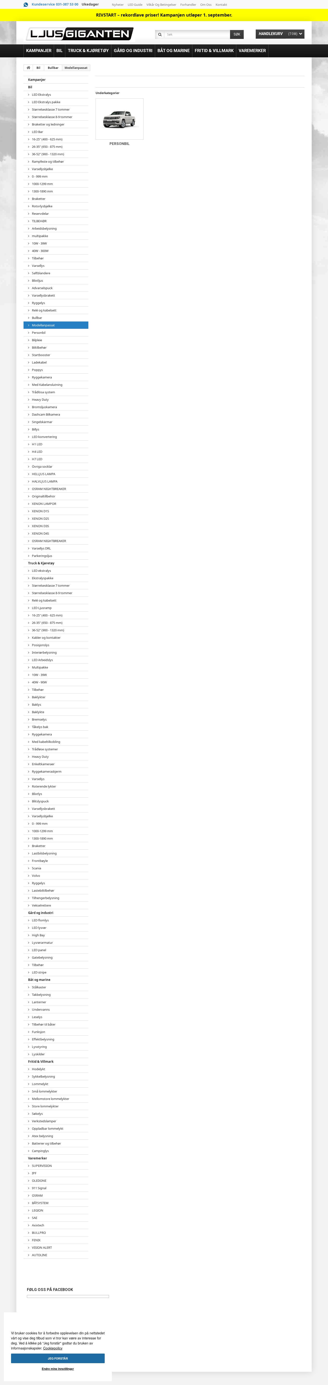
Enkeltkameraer (43, 764)
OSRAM (37, 1195)
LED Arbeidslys (42, 660)
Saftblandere (40, 273)
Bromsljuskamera (44, 407)
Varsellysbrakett (43, 295)
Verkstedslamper (43, 1121)
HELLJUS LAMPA (43, 474)
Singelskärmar (41, 422)
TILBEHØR (39, 221)
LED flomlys (40, 920)
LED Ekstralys (41, 94)
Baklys (36, 704)
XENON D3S (40, 526)
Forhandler (188, 4)
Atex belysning (42, 1136)
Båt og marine (39, 980)
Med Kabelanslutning (46, 384)
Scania (36, 868)
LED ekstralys (41, 570)
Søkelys (37, 1113)
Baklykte (37, 712)
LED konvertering (44, 437)
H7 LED (36, 459)
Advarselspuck (42, 288)
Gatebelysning (42, 957)
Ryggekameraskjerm (46, 771)
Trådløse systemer (44, 749)
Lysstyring (39, 1047)
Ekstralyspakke (42, 578)
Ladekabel (39, 362)
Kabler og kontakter (46, 637)
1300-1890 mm (42, 191)
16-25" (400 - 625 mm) (46, 139)
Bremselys (39, 719)
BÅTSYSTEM (40, 1203)
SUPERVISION (41, 1166)
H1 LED (36, 444)
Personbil (38, 332)
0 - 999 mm (39, 176)
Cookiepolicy (52, 1348)
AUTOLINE (39, 1255)
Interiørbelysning (44, 652)
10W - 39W (39, 243)
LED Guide (135, 4)
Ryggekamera (41, 377)
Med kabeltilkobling (45, 742)
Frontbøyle (39, 861)
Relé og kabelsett (43, 310)
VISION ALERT (41, 1247)
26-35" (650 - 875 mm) (46, 146)
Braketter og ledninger (47, 124)
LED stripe (38, 972)
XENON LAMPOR (43, 503)
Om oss (206, 4)
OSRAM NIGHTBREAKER (48, 489)
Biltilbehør (39, 347)
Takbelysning (41, 994)
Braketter (38, 199)
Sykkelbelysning (43, 1076)
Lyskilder (38, 1054)
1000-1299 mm (42, 184)
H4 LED (36, 451)
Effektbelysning (42, 1039)
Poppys (37, 370)
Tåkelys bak (39, 727)
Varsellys (37, 265)
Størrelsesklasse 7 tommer (50, 109)
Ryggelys (38, 303)
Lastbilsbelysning (44, 853)
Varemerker (37, 1158)
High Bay (38, 935)
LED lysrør (38, 927)
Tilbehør (37, 258)
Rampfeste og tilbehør (47, 161)
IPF (33, 1173)
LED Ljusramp (41, 608)
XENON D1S (40, 511)
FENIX (36, 1240)
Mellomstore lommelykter (50, 1099)
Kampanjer (37, 80)
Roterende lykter (43, 786)
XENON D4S (40, 533)
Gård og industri (40, 913)
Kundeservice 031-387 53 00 (55, 4)
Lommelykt (39, 1084)
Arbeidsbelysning (44, 228)
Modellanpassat (43, 325)
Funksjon (38, 1032)
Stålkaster (38, 987)
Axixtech (37, 1225)
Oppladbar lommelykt (47, 1128)
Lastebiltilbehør (42, 890)
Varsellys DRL (41, 548)
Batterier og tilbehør (46, 1143)
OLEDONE (38, 1180)
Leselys (36, 1017)
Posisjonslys (40, 645)
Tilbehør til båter (43, 1024)
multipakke (39, 236)
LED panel (38, 950)
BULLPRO (38, 1232)
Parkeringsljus (41, 556)
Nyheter (118, 4)
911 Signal (38, 1188)
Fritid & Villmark (41, 1061)
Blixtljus (37, 280)
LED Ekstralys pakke (45, 102)
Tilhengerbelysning (45, 898)
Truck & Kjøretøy (41, 563)
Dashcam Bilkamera (45, 414)
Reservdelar (40, 213)
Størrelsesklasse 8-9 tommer (51, 117)
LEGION (37, 1210)
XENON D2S (40, 518)
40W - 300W (40, 251)
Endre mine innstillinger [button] (58, 1369)
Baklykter (38, 697)
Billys (35, 429)
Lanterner (38, 1002)
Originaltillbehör (43, 496)
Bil (38, 68)
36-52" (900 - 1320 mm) (47, 154)
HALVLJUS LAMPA (44, 481)
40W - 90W (39, 682)
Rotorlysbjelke (41, 206)
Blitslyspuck (40, 801)
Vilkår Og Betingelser (161, 4)
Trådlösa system (43, 392)
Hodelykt (38, 1069)
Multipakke (39, 667)
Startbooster (40, 355)
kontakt (221, 4)
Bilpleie (36, 340)
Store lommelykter (45, 1106)
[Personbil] (120, 119)
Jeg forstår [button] (58, 1358)
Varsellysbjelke (42, 169)
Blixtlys (36, 794)
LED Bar (37, 132)
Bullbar (53, 68)
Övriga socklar (41, 466)
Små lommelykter (44, 1091)
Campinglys (40, 1151)
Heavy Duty (40, 399)
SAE (34, 1218)
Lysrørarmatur (42, 942)
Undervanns (40, 1009)
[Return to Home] (28, 68)
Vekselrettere (41, 905)
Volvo (35, 875)
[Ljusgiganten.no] (79, 34)
